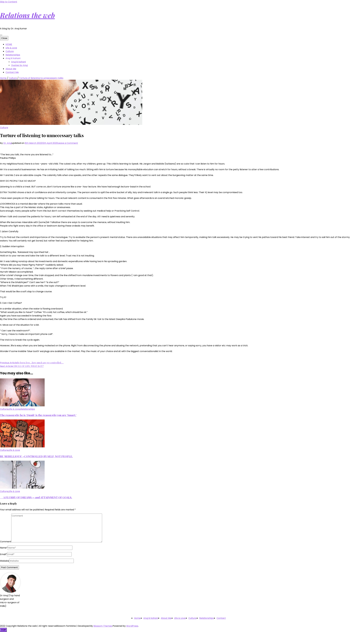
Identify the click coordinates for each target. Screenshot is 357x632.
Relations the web (27, 15)
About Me (11, 68)
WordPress (132, 626)
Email (3, 554)
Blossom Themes (102, 626)
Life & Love (11, 47)
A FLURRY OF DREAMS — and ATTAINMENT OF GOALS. (36, 497)
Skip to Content (8, 1)
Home (137, 618)
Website (4, 560)
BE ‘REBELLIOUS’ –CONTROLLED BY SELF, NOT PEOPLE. (36, 456)
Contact (221, 618)
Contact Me (12, 72)
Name (4, 547)
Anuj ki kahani (18, 61)
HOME (9, 44)
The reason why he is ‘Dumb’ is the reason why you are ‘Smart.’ (38, 415)
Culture (10, 51)
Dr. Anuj (7, 143)
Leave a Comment (68, 143)
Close (4, 38)
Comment (5, 541)
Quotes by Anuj (19, 65)
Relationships (13, 54)
